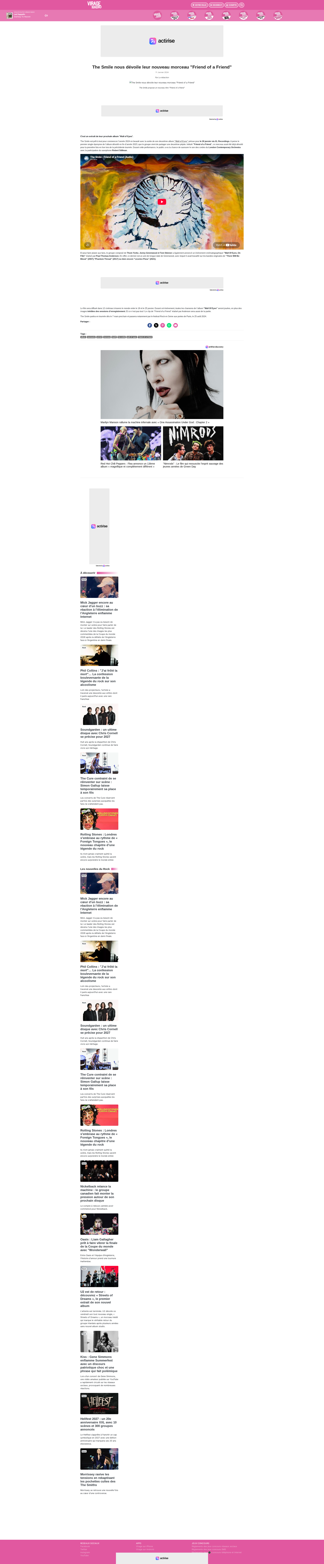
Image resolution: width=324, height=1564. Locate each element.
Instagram (85, 1552)
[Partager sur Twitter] (155, 326)
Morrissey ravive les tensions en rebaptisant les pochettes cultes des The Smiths (97, 1480)
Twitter (83, 1549)
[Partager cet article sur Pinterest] (162, 326)
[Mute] (46, 15)
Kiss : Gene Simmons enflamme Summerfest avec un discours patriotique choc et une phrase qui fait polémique (98, 1364)
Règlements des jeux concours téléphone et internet (217, 1552)
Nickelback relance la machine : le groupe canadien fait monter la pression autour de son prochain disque (97, 1193)
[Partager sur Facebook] (149, 326)
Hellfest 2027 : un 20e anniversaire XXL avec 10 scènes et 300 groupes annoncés (98, 1424)
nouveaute (91, 337)
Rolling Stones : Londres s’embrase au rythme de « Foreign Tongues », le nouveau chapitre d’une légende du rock (98, 841)
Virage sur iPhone (144, 1546)
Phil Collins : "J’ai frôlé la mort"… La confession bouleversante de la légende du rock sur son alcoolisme (98, 677)
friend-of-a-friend (145, 337)
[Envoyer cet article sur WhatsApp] (168, 326)
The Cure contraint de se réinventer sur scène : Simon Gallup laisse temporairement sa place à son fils (98, 785)
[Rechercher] (241, 5)
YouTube (84, 1555)
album (83, 337)
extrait (99, 337)
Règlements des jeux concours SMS (209, 1549)
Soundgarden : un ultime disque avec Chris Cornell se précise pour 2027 (99, 733)
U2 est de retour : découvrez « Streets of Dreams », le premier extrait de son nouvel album (96, 1299)
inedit (114, 337)
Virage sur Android (145, 1549)
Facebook (85, 1546)
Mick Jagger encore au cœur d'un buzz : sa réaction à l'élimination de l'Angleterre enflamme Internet (99, 609)
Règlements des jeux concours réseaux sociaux (214, 1546)
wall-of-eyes (131, 337)
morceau (107, 337)
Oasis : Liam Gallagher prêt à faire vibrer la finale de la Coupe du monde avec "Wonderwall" (98, 1245)
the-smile (121, 337)
